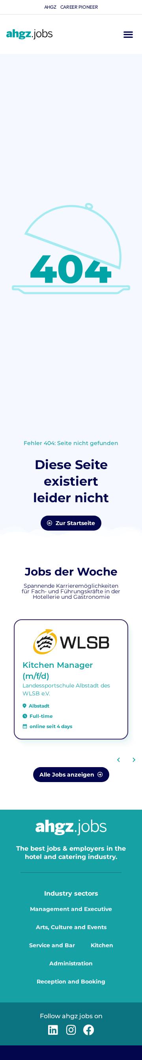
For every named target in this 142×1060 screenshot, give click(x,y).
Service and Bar (52, 945)
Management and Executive (71, 909)
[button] (128, 34)
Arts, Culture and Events (71, 927)
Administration (71, 963)
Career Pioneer (79, 7)
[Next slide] (133, 759)
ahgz (50, 7)
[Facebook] (89, 1030)
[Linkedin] (53, 1030)
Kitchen (102, 945)
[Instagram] (70, 1030)
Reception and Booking (71, 981)
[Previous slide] (118, 759)
